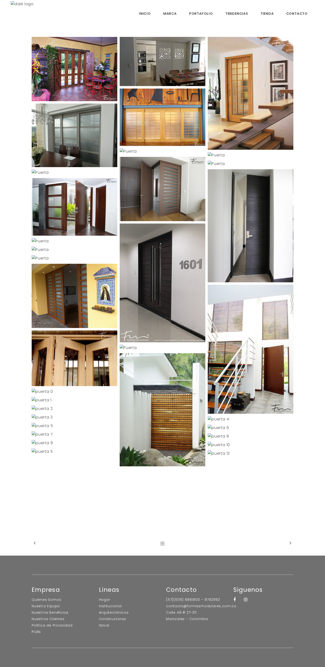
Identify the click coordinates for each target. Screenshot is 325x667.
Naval (104, 625)
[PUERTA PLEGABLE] (74, 69)
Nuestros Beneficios (50, 612)
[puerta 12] (250, 453)
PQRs (36, 631)
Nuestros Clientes (48, 619)
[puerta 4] (250, 419)
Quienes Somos (46, 599)
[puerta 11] (74, 451)
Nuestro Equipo (46, 606)
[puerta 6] (250, 428)
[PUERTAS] (162, 189)
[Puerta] (162, 61)
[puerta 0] (74, 391)
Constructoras (112, 619)
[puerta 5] (74, 426)
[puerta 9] (74, 443)
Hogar (104, 599)
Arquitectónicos (114, 612)
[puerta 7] (74, 434)
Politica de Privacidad (52, 625)
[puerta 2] (74, 409)
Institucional (110, 606)
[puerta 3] (74, 417)
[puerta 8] (250, 436)
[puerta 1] (74, 400)
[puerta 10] (250, 445)
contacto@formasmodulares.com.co (201, 606)
